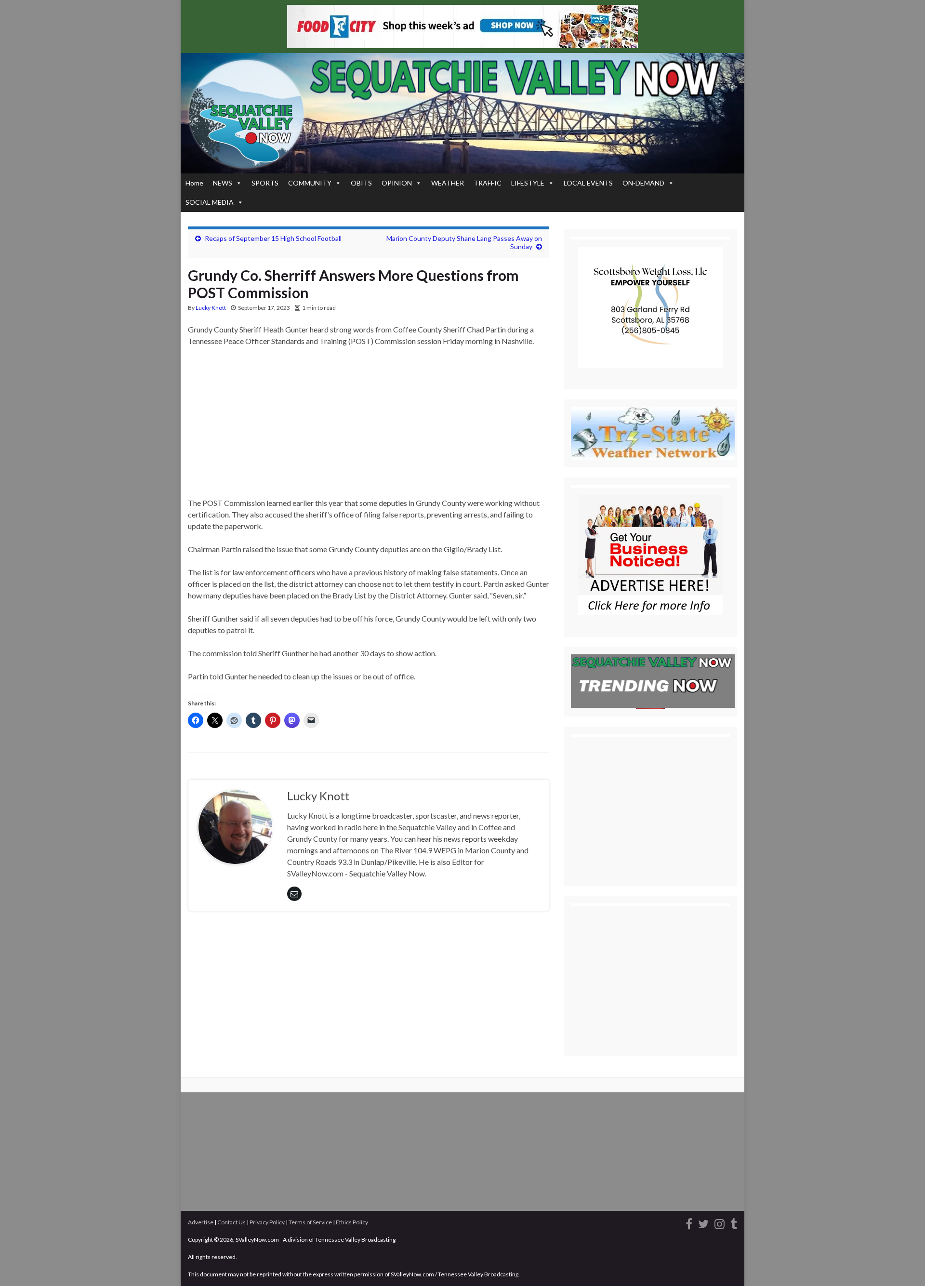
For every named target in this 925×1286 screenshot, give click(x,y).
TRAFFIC (488, 183)
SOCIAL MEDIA (209, 202)
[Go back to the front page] (462, 113)
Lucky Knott (211, 307)
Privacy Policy (267, 1222)
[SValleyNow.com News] (733, 1223)
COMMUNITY (309, 183)
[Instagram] (719, 1223)
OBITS (361, 183)
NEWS (222, 183)
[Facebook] (689, 1223)
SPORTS (264, 183)
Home (194, 183)
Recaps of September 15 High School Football (273, 238)
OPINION (397, 183)
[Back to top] (903, 1264)
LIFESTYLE (527, 183)
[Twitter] (703, 1223)
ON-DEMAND (643, 183)
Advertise (200, 1222)
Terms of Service (310, 1222)
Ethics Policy (352, 1222)
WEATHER (447, 183)
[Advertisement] (368, 425)
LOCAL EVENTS (588, 183)
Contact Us (231, 1222)
